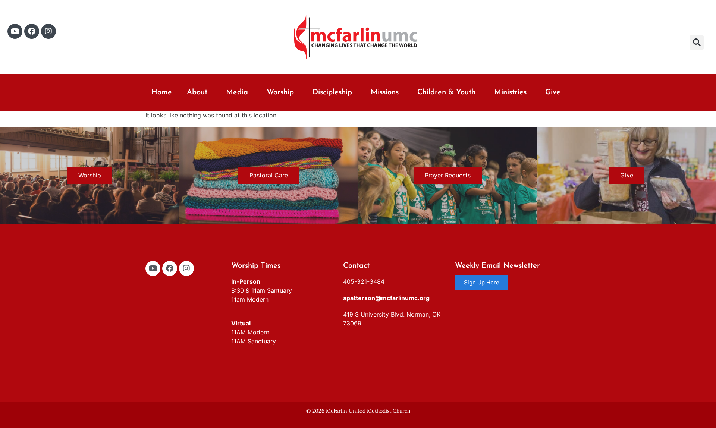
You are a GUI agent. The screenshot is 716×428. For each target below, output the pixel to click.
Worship (280, 92)
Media (237, 92)
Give (552, 92)
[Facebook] (31, 31)
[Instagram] (48, 31)
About (197, 92)
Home (161, 92)
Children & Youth (446, 92)
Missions (385, 92)
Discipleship (332, 92)
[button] (697, 42)
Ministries (510, 92)
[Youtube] (14, 31)
